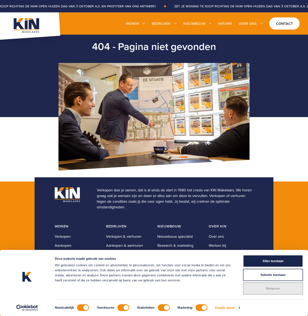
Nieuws (225, 23)
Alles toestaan (273, 261)
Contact (284, 23)
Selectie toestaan (273, 275)
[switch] (123, 307)
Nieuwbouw (194, 23)
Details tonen (225, 307)
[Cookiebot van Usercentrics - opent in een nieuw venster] (27, 308)
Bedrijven (161, 23)
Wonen (132, 23)
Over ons (248, 23)
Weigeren (273, 288)
